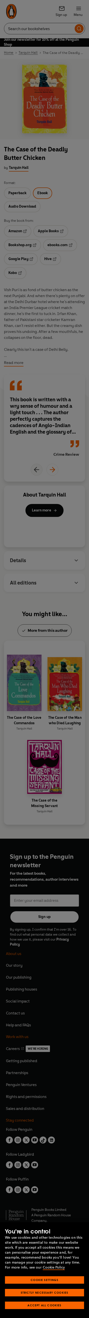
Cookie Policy (54, 1267)
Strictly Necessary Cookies (44, 1292)
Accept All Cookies (44, 1305)
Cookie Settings (44, 1280)
